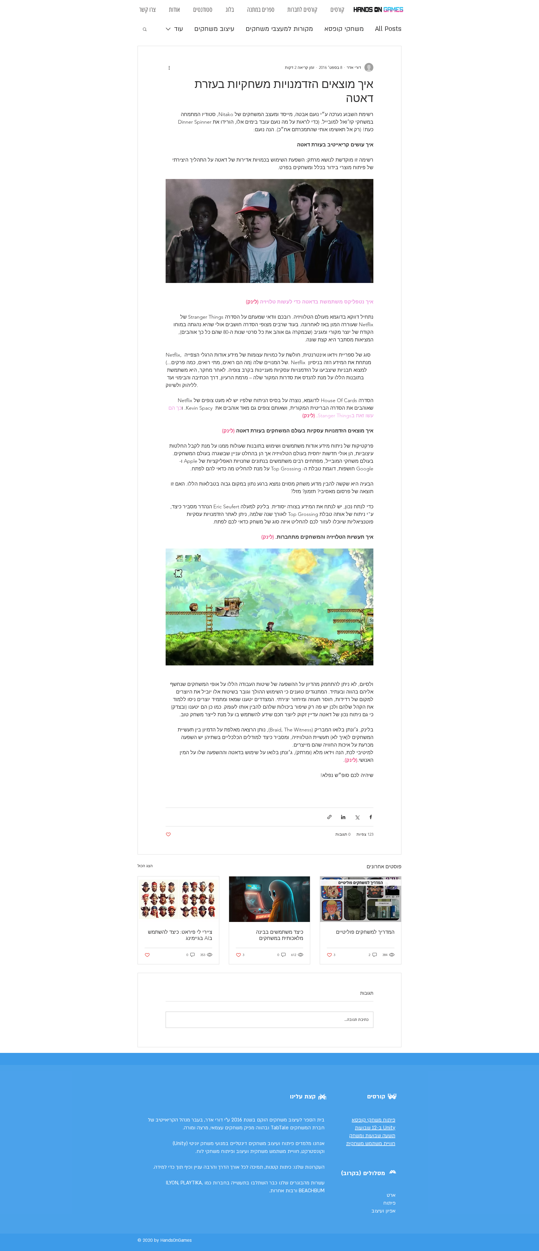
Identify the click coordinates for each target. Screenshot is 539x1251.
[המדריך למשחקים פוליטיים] (360, 899)
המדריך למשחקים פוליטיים (365, 932)
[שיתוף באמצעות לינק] (329, 817)
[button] (144, 29)
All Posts (388, 28)
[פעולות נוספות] (169, 67)
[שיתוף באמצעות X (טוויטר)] (357, 817)
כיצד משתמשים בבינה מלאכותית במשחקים (279, 935)
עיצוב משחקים (214, 28)
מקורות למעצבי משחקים (279, 28)
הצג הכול (145, 865)
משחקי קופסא (344, 28)
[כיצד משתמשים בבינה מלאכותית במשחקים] (269, 899)
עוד (178, 28)
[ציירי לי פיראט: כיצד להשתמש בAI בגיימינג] (178, 899)
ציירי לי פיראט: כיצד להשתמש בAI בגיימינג (180, 935)
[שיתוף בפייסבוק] (370, 817)
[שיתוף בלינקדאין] (343, 817)
